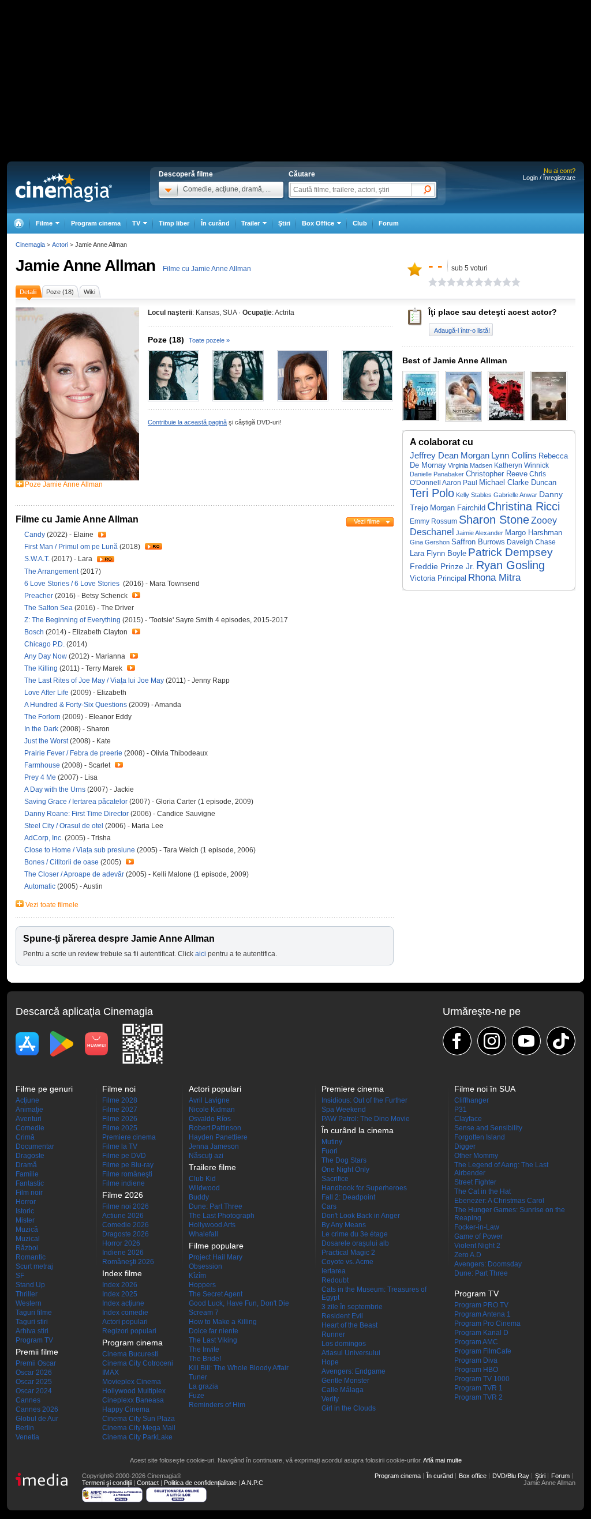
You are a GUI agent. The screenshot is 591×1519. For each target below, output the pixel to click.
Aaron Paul (459, 483)
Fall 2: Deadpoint (348, 1197)
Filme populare (216, 1245)
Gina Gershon (430, 542)
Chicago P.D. (45, 644)
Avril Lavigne (209, 1100)
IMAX (110, 1372)
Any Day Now (46, 656)
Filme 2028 (119, 1100)
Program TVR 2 (478, 1397)
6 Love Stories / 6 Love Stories (72, 584)
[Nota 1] (432, 282)
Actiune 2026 (123, 1216)
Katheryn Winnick (521, 465)
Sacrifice (335, 1179)
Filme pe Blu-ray (128, 1165)
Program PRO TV (481, 1305)
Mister (25, 1220)
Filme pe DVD (124, 1156)
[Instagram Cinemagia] (491, 1041)
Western (29, 1303)
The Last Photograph (222, 1216)
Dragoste (30, 1156)
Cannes (28, 1400)
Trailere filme (212, 1167)
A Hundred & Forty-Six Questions (76, 705)
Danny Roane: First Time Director (77, 814)
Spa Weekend (343, 1110)
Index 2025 (119, 1294)
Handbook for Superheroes (364, 1188)
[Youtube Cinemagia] (526, 1041)
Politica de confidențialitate (200, 1482)
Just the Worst (47, 741)
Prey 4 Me (41, 777)
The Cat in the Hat (482, 1191)
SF (20, 1276)
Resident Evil (342, 1316)
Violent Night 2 (477, 1246)
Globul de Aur (37, 1419)
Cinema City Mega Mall (138, 1428)
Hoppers (202, 1285)
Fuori (329, 1151)
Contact (148, 1482)
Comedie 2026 (125, 1225)
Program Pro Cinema (487, 1323)
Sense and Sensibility (488, 1128)
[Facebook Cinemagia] (457, 1041)
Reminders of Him (217, 1405)
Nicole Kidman (212, 1110)
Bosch (35, 632)
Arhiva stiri (32, 1331)
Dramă (26, 1165)
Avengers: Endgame (353, 1371)
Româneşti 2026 (128, 1262)
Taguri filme (34, 1313)
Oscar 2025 (34, 1382)
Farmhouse (43, 765)
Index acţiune (123, 1303)
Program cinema (96, 223)
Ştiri (284, 223)
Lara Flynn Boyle (438, 553)
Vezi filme (367, 521)
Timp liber (174, 223)
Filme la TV (119, 1146)
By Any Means (343, 1225)
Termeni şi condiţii (107, 1482)
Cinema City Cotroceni (137, 1363)
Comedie (30, 1128)
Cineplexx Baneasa (133, 1400)
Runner (333, 1334)
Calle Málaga (342, 1390)
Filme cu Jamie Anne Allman (207, 269)
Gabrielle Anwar (515, 494)
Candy (35, 535)
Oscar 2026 (34, 1372)
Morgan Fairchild (457, 507)
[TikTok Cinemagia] (561, 1041)
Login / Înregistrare (549, 177)
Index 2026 (119, 1285)
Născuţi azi (206, 1156)
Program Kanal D (481, 1333)
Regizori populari (129, 1331)
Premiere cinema (129, 1137)
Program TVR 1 (478, 1388)
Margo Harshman (533, 532)
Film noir (29, 1193)
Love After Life (47, 693)
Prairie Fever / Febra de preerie (73, 753)
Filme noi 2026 (125, 1206)
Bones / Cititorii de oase (61, 862)
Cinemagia (30, 244)
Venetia (27, 1437)
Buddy (199, 1197)
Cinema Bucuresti (130, 1354)
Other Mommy (476, 1156)
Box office (473, 1475)
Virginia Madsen (470, 465)
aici (200, 954)
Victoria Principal (438, 578)
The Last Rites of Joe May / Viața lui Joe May (94, 680)
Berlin (25, 1428)
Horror (26, 1202)
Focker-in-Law (476, 1227)
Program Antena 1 (482, 1314)
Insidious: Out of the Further (364, 1100)
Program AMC (476, 1342)
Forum (389, 223)
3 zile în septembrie (352, 1307)
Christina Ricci (523, 506)
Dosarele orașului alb (355, 1243)
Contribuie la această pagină (187, 422)
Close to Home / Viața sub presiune (79, 850)
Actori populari (125, 1322)
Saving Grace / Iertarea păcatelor (76, 802)
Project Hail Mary (215, 1257)
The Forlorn (43, 717)
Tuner (198, 1377)
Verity (330, 1399)
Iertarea (333, 1271)
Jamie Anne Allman (85, 266)
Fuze (196, 1396)
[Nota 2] (437, 282)
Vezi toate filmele (51, 905)
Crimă (25, 1137)
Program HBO (476, 1370)
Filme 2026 (119, 1119)
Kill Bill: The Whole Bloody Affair (239, 1368)
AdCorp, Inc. (44, 838)
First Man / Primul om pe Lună (71, 547)
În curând (215, 223)
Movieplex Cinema (131, 1382)
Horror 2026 (121, 1243)
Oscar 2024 (34, 1391)
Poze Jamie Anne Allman (64, 484)
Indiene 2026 (123, 1253)
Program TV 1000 (482, 1379)
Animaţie (29, 1110)
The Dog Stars (343, 1160)
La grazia (203, 1386)
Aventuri (29, 1119)
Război (27, 1248)
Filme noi (119, 1088)
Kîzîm (197, 1276)
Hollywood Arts (212, 1225)
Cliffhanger (471, 1100)
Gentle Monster (345, 1381)
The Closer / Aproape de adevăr (74, 874)
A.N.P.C (252, 1482)
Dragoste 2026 (125, 1234)
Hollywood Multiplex (134, 1391)
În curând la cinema (357, 1130)
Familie (27, 1174)
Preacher (39, 596)
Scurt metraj (34, 1266)
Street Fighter (475, 1182)
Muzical (28, 1239)
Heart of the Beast (349, 1325)
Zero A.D (467, 1255)
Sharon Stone (494, 519)
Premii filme (37, 1351)
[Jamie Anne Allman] (77, 478)
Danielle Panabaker (437, 474)
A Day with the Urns (55, 789)
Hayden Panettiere (218, 1137)
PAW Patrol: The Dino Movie (365, 1119)
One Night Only (345, 1169)
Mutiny (331, 1142)
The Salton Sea (49, 608)
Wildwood (204, 1188)
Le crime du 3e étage (354, 1234)
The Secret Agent (215, 1294)
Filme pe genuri (44, 1088)
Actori (60, 244)
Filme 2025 (119, 1128)
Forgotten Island (479, 1137)
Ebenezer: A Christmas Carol (499, 1201)
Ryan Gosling (510, 565)
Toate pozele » (209, 340)
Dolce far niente (213, 1331)
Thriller (27, 1294)
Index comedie (125, 1313)
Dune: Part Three (215, 1206)
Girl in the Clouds (348, 1408)
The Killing (41, 668)
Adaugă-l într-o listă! (462, 330)
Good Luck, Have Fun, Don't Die (239, 1303)
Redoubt (335, 1280)
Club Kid (202, 1179)
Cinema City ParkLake (137, 1437)
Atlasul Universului (350, 1353)
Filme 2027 (119, 1110)
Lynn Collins (514, 455)
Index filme (122, 1273)
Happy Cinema (125, 1409)
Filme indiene (123, 1183)
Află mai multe (442, 1460)
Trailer (102, 534)
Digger (465, 1146)
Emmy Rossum (433, 521)
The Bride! (205, 1359)
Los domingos (343, 1344)
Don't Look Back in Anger (360, 1216)
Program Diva (476, 1360)
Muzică (27, 1229)
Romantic (31, 1257)
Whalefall (203, 1234)
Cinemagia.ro (64, 187)
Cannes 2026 (37, 1409)
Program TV (34, 1340)
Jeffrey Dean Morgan (449, 455)
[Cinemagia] (18, 223)
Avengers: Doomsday (488, 1264)
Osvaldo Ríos (210, 1119)
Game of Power (478, 1236)
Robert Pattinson (215, 1128)
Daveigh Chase (531, 542)
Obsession (205, 1266)
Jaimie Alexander (479, 532)
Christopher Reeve (497, 473)
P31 (460, 1110)
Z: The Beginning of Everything (73, 620)
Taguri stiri (32, 1322)
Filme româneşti (127, 1174)
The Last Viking (213, 1340)
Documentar (35, 1146)
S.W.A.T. (37, 559)
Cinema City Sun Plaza (138, 1419)
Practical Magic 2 (348, 1253)
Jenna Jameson (214, 1146)
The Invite (204, 1349)
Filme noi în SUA (484, 1088)
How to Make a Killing (223, 1322)
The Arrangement (52, 571)
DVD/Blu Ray (510, 1475)
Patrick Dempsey (510, 552)
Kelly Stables (474, 494)
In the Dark (42, 729)
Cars (328, 1206)
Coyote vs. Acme (347, 1262)
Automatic (40, 886)
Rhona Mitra (494, 577)
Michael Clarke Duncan (517, 482)
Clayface (468, 1119)
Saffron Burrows (478, 541)
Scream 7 (204, 1313)
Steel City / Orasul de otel (63, 826)
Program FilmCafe (482, 1351)
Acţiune (27, 1100)
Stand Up (30, 1285)
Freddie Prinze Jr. (442, 566)
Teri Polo (432, 493)
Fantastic (30, 1183)
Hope (330, 1362)
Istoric (25, 1211)
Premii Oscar (36, 1363)
